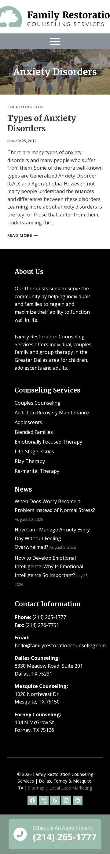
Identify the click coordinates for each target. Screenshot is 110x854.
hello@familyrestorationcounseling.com (60, 645)
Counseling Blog (25, 107)
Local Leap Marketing (70, 788)
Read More (22, 235)
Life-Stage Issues (34, 451)
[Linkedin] (77, 800)
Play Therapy (30, 461)
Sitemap (36, 788)
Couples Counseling (38, 402)
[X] (44, 800)
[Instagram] (66, 800)
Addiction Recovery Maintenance (52, 412)
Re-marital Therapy (37, 471)
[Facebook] (32, 800)
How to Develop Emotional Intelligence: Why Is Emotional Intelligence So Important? (49, 567)
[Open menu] (55, 41)
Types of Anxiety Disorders (41, 123)
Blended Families (34, 432)
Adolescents (28, 422)
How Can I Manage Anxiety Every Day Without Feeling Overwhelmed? (52, 538)
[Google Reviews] (55, 800)
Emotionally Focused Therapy (48, 441)
